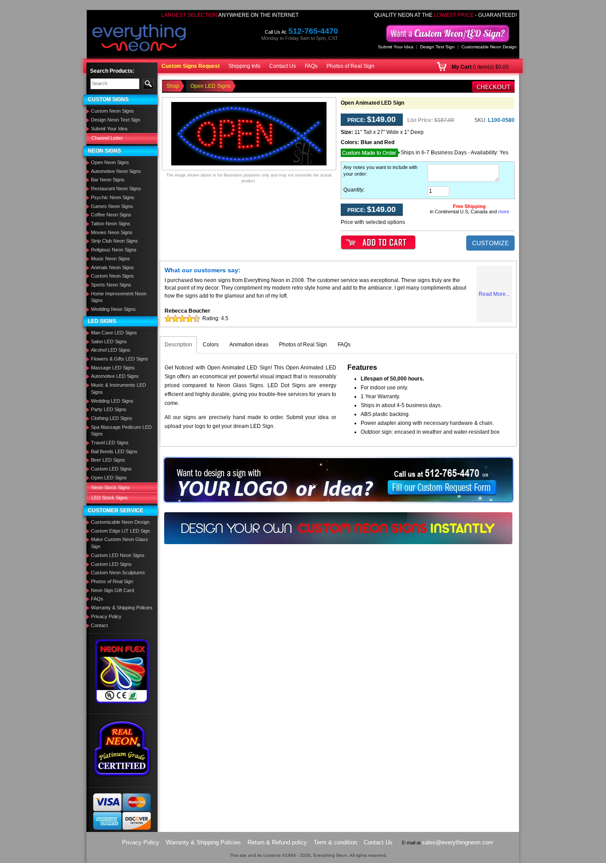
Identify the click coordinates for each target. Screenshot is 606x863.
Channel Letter (107, 138)
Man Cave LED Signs (114, 332)
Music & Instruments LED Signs (118, 388)
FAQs (311, 66)
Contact (99, 625)
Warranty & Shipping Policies (122, 607)
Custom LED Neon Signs (118, 555)
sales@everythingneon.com (457, 842)
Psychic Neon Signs (112, 197)
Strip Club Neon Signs (114, 240)
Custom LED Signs (111, 468)
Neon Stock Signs (110, 487)
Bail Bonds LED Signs (114, 451)
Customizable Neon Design (489, 46)
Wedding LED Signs (112, 401)
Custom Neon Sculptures (118, 572)
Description (178, 344)
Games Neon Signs (112, 206)
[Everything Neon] (139, 38)
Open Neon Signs (110, 162)
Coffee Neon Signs (111, 214)
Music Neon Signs (110, 258)
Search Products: (112, 71)
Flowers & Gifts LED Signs (119, 358)
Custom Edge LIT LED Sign (120, 530)
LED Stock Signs (109, 497)
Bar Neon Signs (108, 179)
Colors (211, 344)
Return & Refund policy (277, 842)
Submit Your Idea (395, 46)
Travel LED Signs (110, 442)
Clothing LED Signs (111, 418)
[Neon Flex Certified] (122, 671)
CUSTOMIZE (490, 243)
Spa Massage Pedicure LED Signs (121, 430)
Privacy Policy (106, 616)
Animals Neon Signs (112, 267)
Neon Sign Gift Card (112, 590)
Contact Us (282, 66)
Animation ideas (248, 344)
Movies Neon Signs (112, 232)
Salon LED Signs (109, 341)
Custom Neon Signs (112, 111)
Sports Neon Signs (111, 284)
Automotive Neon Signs (116, 171)
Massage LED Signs (113, 367)
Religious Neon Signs (114, 249)
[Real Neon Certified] (122, 748)
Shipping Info (244, 66)
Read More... (494, 294)
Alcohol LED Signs (110, 350)
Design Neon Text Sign (115, 119)
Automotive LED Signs (115, 376)
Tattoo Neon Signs (110, 223)
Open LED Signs (109, 477)
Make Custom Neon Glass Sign (119, 543)
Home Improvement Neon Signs (118, 297)
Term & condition (335, 842)
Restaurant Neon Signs (116, 188)
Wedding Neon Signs (113, 309)
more (503, 211)
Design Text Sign (437, 46)
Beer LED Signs (108, 460)
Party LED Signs (108, 409)
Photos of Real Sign (350, 66)
